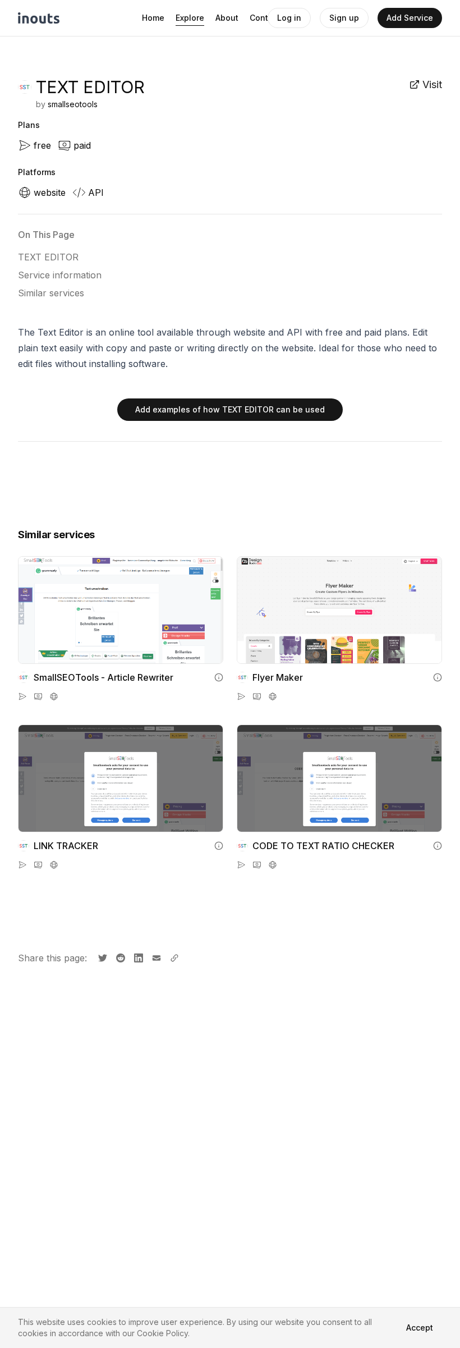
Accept (419, 1327)
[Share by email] (155, 956)
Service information (60, 275)
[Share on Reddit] (119, 956)
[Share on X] (101, 956)
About (226, 17)
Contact (265, 17)
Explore (190, 17)
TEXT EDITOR (48, 257)
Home (153, 17)
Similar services (51, 293)
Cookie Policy (162, 1333)
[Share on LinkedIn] (137, 956)
